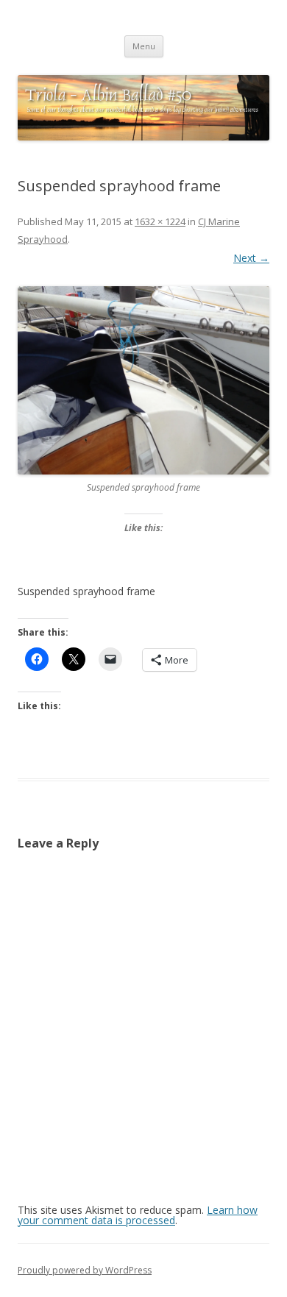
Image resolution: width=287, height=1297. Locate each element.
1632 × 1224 (160, 221)
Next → (251, 258)
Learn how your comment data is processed (138, 1215)
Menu (143, 45)
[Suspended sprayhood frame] (143, 380)
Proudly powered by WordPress (85, 1270)
